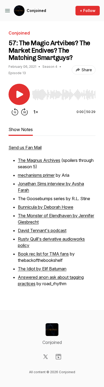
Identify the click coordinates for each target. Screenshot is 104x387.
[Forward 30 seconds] (24, 112)
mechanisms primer (36, 175)
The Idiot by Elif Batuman (42, 268)
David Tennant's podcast (42, 230)
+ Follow (87, 10)
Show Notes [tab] (21, 129)
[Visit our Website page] (58, 356)
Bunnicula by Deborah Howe (45, 207)
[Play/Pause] (19, 94)
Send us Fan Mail (25, 147)
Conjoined (36, 10)
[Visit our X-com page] (45, 356)
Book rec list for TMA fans (43, 253)
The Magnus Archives (39, 160)
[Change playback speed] (35, 112)
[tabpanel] (52, 218)
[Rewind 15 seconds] (15, 112)
